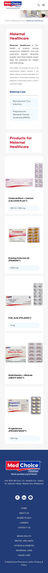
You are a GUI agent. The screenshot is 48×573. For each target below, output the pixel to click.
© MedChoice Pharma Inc (16, 562)
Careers (24, 523)
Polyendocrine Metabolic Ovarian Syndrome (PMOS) (21, 115)
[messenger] (30, 497)
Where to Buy (24, 518)
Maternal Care (18, 21)
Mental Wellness (24, 541)
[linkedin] (24, 497)
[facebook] (17, 497)
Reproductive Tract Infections (22, 102)
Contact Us (24, 528)
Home (7, 21)
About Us (24, 513)
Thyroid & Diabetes (24, 546)
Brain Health (24, 536)
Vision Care (24, 555)
